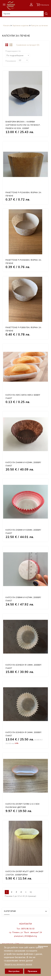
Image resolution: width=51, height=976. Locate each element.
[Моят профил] (32, 4)
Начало (6, 25)
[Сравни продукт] (42, 112)
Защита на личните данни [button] (18, 964)
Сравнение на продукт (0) (27, 45)
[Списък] (11, 45)
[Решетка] (7, 45)
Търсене (46, 13)
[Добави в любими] (42, 106)
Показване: (10, 61)
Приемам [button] (32, 971)
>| (30, 892)
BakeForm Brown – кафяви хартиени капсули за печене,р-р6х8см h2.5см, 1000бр (23, 125)
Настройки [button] (14, 971)
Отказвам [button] (43, 946)
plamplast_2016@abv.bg (25, 936)
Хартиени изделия (20, 25)
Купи (42, 100)
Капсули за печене (39, 25)
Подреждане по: (13, 51)
